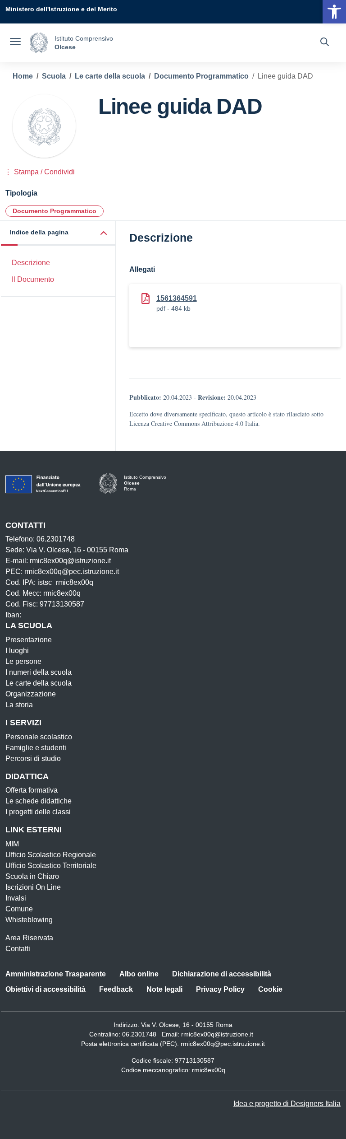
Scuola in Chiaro (32, 876)
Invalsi (15, 898)
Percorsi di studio (33, 758)
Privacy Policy (220, 989)
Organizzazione (30, 694)
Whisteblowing (29, 920)
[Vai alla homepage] (39, 43)
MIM (12, 844)
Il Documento (33, 279)
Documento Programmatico (54, 211)
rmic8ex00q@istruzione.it (217, 1034)
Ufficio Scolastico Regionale (50, 855)
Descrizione (31, 262)
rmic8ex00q (208, 1070)
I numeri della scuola (38, 672)
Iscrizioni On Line (33, 887)
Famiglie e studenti (35, 748)
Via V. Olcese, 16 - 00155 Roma (186, 1024)
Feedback (116, 989)
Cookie (270, 989)
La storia (19, 705)
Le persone (23, 661)
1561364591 (176, 298)
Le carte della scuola (38, 683)
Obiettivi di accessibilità (45, 989)
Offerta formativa (31, 790)
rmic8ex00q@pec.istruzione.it (223, 1043)
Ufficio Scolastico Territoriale (50, 865)
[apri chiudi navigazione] (15, 42)
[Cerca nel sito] (325, 43)
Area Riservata (29, 938)
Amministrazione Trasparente (55, 974)
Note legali (164, 989)
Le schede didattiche (38, 801)
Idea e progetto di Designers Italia (287, 1103)
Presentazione (28, 640)
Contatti (17, 948)
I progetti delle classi (38, 812)
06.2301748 (139, 1034)
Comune (19, 909)
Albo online (139, 974)
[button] (58, 233)
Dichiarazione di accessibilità (221, 974)
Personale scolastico (38, 737)
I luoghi (17, 650)
